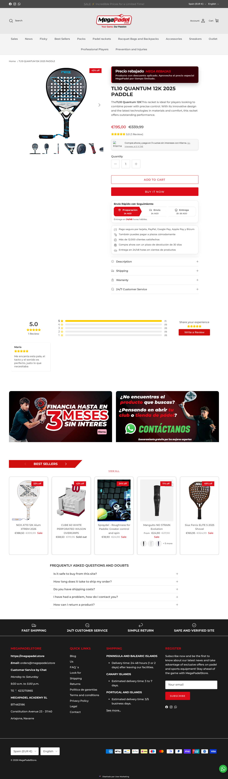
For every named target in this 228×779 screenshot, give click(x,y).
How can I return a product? (74, 604)
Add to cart (154, 179)
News (29, 39)
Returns (75, 684)
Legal (73, 706)
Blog (73, 656)
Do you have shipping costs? (74, 589)
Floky (43, 39)
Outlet (213, 39)
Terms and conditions (84, 695)
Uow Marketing (122, 776)
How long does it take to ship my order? (82, 581)
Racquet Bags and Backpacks (138, 39)
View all (114, 471)
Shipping (76, 678)
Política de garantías (83, 689)
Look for (75, 672)
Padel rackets (102, 39)
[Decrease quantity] (115, 164)
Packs (81, 39)
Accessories (174, 39)
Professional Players (94, 49)
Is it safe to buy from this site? (75, 573)
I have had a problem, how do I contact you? (85, 597)
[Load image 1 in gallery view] (66, 103)
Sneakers (195, 39)
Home (12, 61)
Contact (75, 712)
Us (71, 661)
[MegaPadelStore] (114, 21)
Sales (14, 39)
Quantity (117, 156)
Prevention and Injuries (131, 49)
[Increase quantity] (136, 164)
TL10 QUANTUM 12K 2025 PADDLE (37, 61)
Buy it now (154, 191)
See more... (113, 710)
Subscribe (177, 695)
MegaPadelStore (27, 760)
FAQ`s (74, 667)
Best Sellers (62, 39)
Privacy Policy (79, 700)
